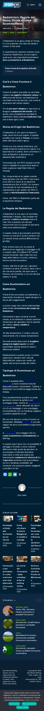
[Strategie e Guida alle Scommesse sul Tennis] (8, 519)
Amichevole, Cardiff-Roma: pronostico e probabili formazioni (28, 625)
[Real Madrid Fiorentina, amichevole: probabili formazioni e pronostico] (8, 636)
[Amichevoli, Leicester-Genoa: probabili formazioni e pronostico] (8, 649)
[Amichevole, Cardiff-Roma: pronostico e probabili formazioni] (8, 624)
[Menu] (40, 5)
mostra (9, 71)
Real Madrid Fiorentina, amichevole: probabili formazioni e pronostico (26, 637)
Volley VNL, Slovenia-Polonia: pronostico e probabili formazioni (25, 612)
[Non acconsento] (41, 700)
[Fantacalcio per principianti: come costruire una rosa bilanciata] (8, 559)
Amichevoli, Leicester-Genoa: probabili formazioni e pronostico (28, 650)
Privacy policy (22, 707)
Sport (26, 607)
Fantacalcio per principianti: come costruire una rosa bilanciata (8, 574)
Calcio (18, 620)
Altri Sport (19, 607)
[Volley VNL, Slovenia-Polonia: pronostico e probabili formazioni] (8, 611)
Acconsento (14, 704)
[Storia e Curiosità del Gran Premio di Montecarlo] (36, 559)
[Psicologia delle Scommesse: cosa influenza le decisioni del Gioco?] (36, 519)
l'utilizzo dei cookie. (31, 700)
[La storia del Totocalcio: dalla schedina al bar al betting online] (22, 559)
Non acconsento (29, 704)
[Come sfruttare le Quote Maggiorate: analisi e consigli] (22, 519)
